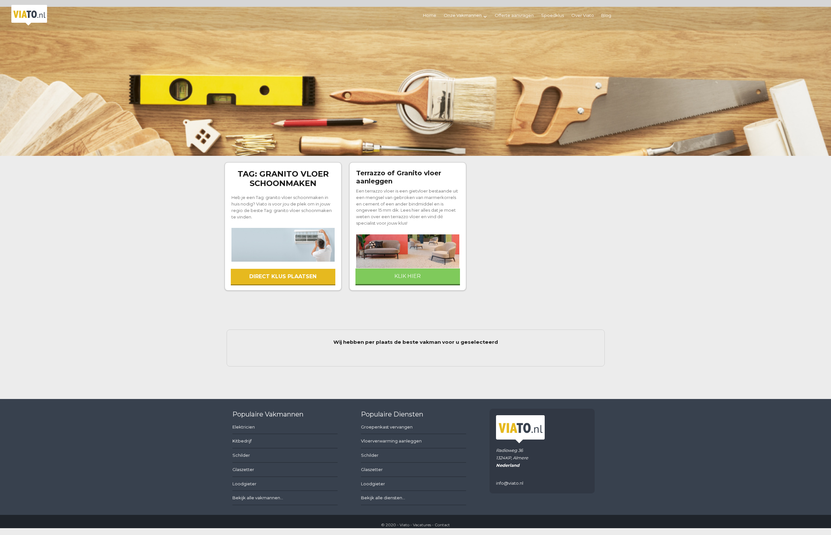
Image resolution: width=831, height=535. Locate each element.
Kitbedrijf (242, 440)
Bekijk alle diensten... (383, 497)
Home (429, 15)
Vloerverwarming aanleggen (391, 440)
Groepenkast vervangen (387, 426)
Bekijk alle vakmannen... (257, 497)
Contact (442, 524)
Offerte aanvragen (514, 15)
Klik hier (407, 276)
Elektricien (243, 426)
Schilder (241, 455)
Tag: (283, 178)
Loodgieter (244, 483)
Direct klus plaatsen (282, 276)
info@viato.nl (509, 483)
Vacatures (422, 524)
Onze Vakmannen (463, 15)
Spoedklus (552, 15)
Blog (606, 15)
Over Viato (582, 15)
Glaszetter (243, 469)
